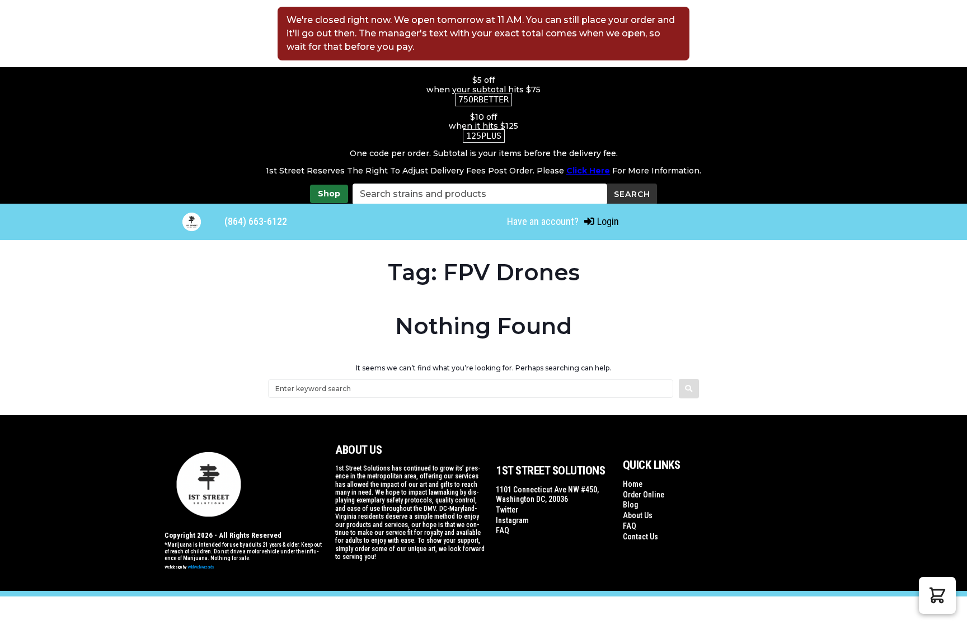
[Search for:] (470, 388)
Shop (329, 194)
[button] (937, 595)
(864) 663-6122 (255, 221)
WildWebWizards (200, 567)
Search (632, 194)
